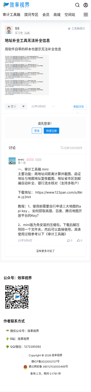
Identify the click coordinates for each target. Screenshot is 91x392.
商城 (57, 14)
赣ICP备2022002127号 (45, 361)
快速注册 (51, 131)
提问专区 (31, 14)
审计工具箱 (11, 14)
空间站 (69, 14)
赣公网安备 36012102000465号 (48, 366)
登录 (37, 131)
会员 (45, 14)
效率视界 (56, 355)
